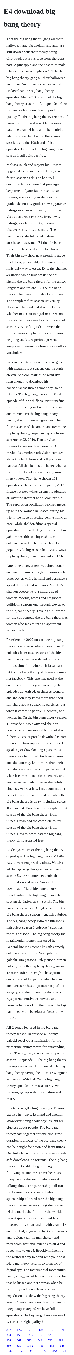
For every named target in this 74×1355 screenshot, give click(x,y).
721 (62, 1330)
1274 (20, 1330)
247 (65, 1350)
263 (52, 1345)
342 (40, 1340)
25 (40, 1335)
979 (32, 1350)
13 (60, 1335)
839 (19, 1345)
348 (62, 1345)
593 (29, 1340)
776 (31, 1330)
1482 (30, 1345)
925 (50, 1335)
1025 (21, 1350)
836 (8, 1345)
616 (52, 1330)
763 (41, 1345)
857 (8, 1330)
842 (54, 1350)
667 (19, 1340)
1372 (43, 1350)
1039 (9, 1350)
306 (8, 1340)
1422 (30, 1335)
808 (41, 1330)
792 (50, 1340)
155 (19, 1335)
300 (8, 1335)
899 (61, 1340)
